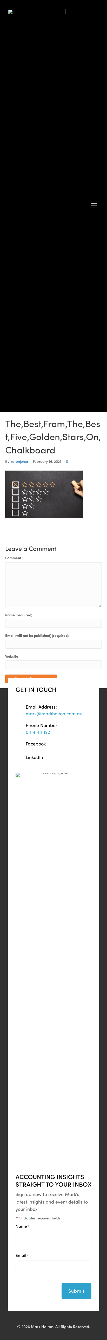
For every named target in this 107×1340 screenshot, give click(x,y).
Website (11, 656)
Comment (13, 557)
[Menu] (94, 206)
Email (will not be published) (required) (37, 635)
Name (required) (18, 614)
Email (22, 1255)
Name (22, 1226)
